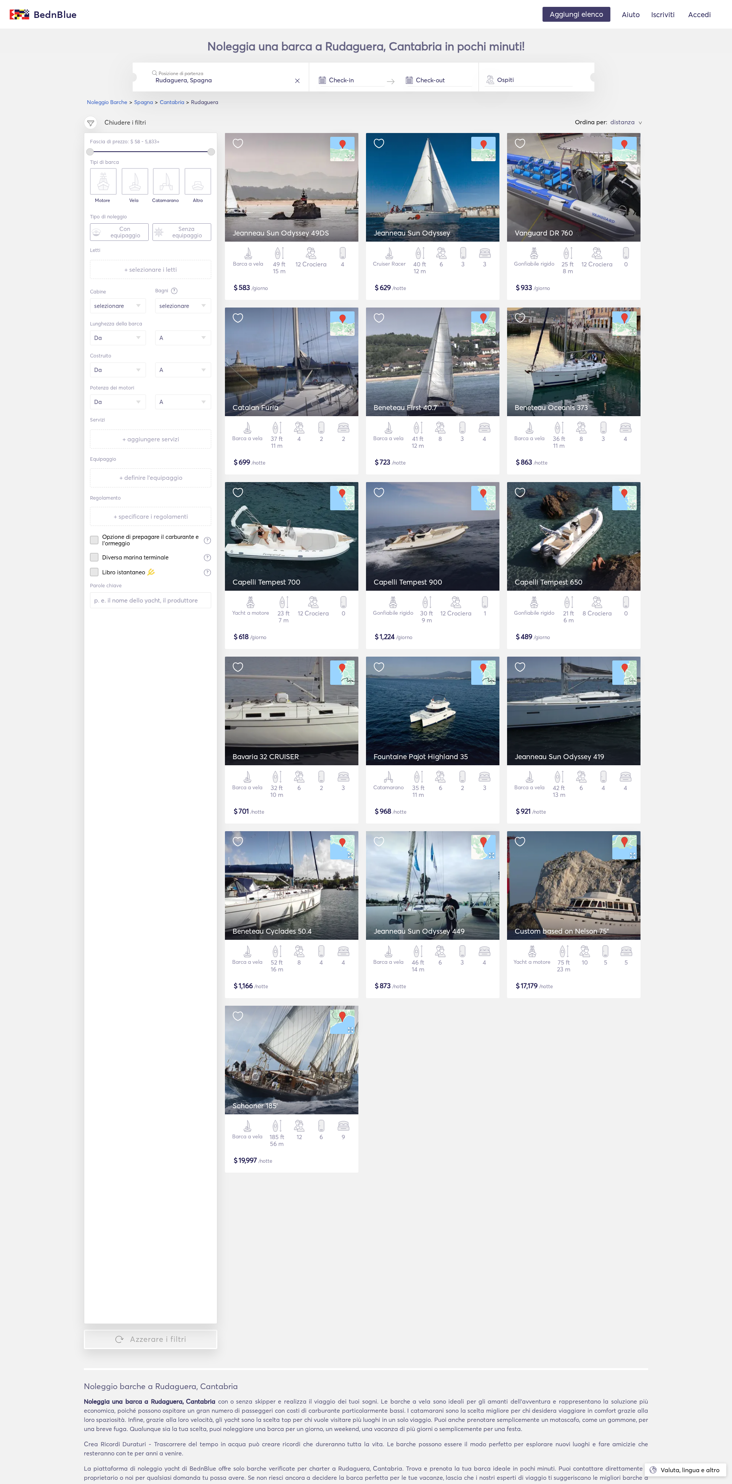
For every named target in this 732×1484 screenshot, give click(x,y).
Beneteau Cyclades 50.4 (272, 931)
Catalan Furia (255, 407)
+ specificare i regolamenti (151, 516)
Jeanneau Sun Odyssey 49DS (281, 232)
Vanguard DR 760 (544, 232)
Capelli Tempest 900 (408, 582)
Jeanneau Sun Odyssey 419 (559, 756)
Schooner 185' (255, 1105)
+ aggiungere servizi (150, 439)
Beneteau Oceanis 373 (551, 407)
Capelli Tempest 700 (266, 582)
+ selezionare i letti (150, 269)
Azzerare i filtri (158, 1339)
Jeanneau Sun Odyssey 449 (419, 931)
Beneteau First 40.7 (405, 407)
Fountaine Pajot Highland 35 (421, 756)
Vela (133, 200)
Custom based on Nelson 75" (562, 931)
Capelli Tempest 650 (549, 582)
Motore (102, 200)
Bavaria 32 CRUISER (266, 756)
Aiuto (631, 14)
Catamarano (165, 200)
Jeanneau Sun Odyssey (412, 232)
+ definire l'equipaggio (150, 477)
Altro (198, 200)
